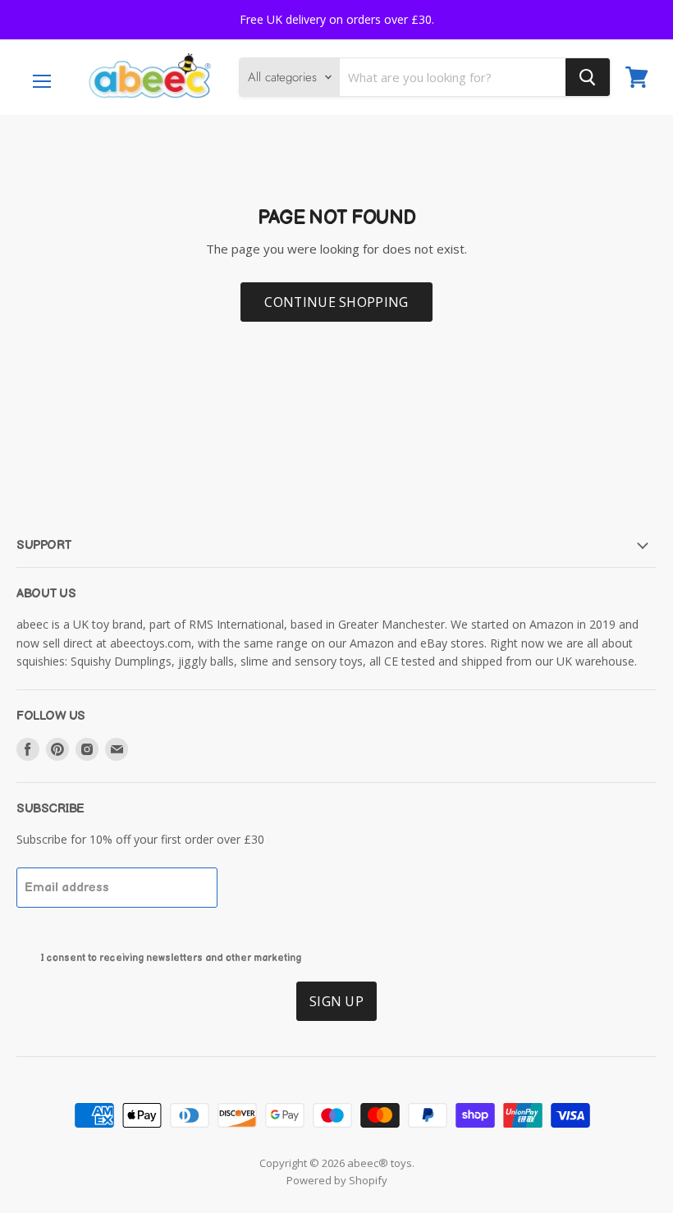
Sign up (336, 1001)
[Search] (587, 77)
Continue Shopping (336, 302)
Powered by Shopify (336, 1180)
